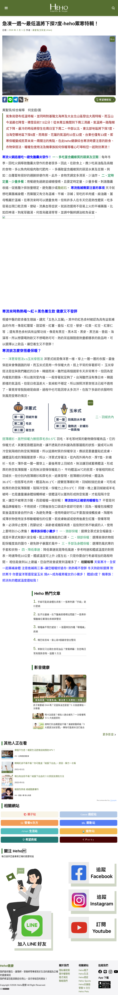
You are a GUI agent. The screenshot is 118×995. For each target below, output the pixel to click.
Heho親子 (83, 970)
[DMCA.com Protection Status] (4, 988)
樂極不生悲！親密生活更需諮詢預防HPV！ (35, 750)
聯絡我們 (63, 981)
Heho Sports (85, 981)
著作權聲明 (64, 974)
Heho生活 (83, 974)
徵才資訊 (63, 977)
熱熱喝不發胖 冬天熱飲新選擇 (88, 568)
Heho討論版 (84, 984)
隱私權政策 (64, 970)
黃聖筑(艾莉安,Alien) (42, 30)
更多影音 (108, 734)
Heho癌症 (83, 977)
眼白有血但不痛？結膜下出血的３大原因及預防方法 (39, 776)
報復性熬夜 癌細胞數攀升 (27, 789)
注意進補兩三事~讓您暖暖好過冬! (45, 568)
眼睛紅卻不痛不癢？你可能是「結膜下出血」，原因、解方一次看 (45, 763)
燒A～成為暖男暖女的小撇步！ (65, 574)
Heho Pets (84, 991)
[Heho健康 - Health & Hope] (59, 8)
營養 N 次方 (84, 988)
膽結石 (62, 188)
